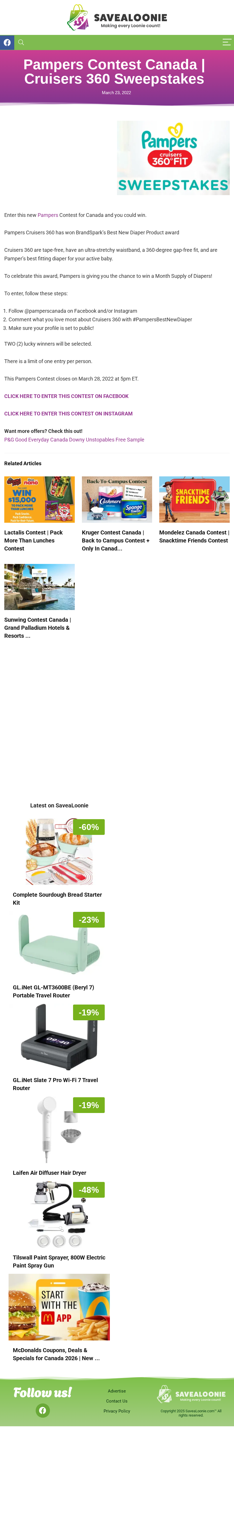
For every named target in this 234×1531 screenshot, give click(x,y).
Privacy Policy (117, 1411)
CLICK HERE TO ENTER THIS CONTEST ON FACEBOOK (66, 396)
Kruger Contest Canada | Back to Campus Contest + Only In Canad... (116, 540)
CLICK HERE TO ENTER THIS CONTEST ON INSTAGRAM (68, 414)
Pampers (48, 215)
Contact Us (117, 1401)
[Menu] (227, 42)
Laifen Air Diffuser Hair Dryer (49, 1172)
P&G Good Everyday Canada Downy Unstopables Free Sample (74, 440)
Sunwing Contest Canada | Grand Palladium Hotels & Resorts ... (37, 627)
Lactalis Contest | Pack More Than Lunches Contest (33, 540)
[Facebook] (43, 1410)
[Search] (21, 42)
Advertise (117, 1391)
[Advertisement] (60, 161)
